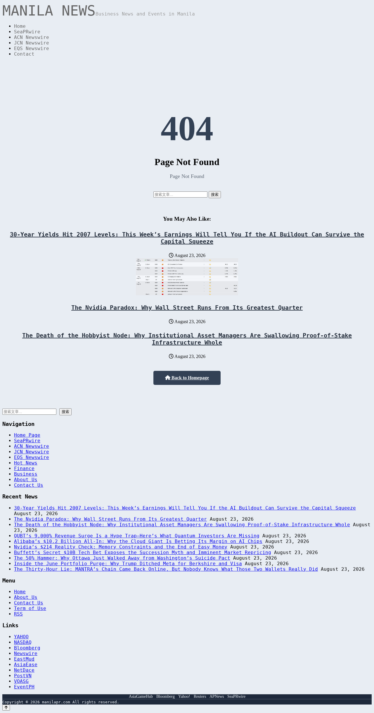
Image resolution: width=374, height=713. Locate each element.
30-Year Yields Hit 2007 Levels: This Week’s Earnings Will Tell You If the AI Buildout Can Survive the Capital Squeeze (187, 238)
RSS (18, 614)
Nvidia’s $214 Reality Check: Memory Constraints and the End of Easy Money (120, 547)
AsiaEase (25, 664)
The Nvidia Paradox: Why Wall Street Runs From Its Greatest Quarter (187, 307)
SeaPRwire (27, 32)
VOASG (21, 681)
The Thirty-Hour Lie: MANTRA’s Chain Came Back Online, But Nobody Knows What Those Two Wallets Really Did (166, 569)
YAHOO (21, 637)
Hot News (25, 463)
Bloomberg (27, 648)
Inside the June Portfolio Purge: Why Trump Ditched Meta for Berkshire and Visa (128, 563)
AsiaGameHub (141, 696)
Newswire (25, 653)
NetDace (24, 670)
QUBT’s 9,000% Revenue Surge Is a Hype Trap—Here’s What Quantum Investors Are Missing (136, 536)
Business (25, 474)
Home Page (27, 435)
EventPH (24, 687)
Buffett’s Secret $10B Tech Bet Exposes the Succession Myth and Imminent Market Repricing (142, 552)
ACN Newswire (31, 37)
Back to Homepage (189, 377)
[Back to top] (6, 708)
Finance (24, 468)
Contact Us (28, 485)
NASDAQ (23, 642)
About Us (25, 479)
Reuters (200, 696)
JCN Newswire (31, 43)
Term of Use (30, 608)
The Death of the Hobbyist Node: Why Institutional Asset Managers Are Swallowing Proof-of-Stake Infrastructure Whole (187, 339)
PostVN (23, 675)
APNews (216, 696)
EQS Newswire (31, 48)
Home (20, 26)
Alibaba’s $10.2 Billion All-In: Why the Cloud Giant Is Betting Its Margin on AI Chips (138, 541)
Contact (24, 54)
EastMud (24, 659)
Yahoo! (184, 696)
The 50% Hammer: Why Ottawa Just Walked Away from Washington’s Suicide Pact (122, 558)
